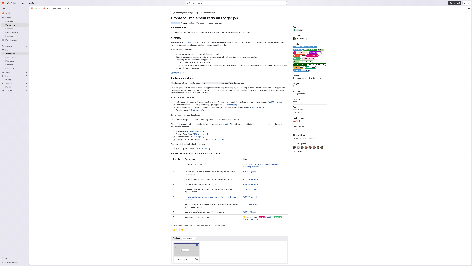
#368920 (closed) (250, 212)
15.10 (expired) (299, 94)
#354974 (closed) (250, 172)
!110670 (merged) (202, 149)
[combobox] (188, 238)
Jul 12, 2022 (199, 23)
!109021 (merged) (257, 107)
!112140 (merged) (196, 110)
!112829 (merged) (230, 105)
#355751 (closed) (250, 179)
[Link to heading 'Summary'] (182, 37)
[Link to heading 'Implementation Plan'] (194, 78)
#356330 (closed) (250, 189)
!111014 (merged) (196, 137)
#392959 (269, 217)
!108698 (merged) (275, 102)
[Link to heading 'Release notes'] (187, 27)
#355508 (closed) (190, 42)
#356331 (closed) (250, 197)
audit (227, 124)
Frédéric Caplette (214, 23)
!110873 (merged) (200, 134)
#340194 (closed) (250, 184)
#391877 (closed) (250, 219)
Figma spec (177, 73)
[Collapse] (285, 238)
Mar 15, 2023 (207, 225)
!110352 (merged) (196, 131)
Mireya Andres (220, 225)
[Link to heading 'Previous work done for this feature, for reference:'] (222, 153)
